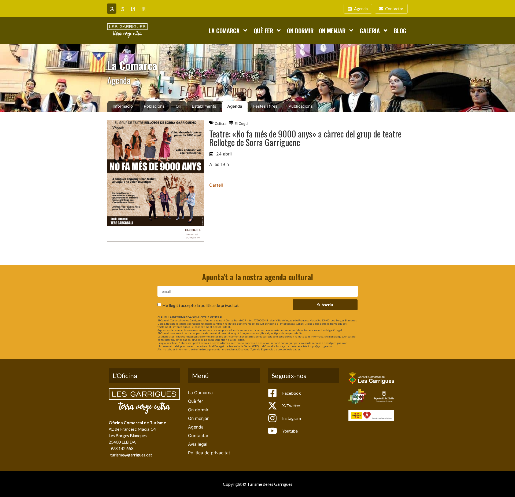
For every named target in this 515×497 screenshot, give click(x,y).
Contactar (198, 435)
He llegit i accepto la (200, 305)
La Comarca (224, 30)
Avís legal (197, 444)
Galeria (370, 30)
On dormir (300, 30)
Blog (400, 30)
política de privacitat (220, 305)
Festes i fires (265, 106)
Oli (178, 106)
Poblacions (154, 106)
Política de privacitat (209, 452)
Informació (123, 106)
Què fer (263, 30)
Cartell (216, 185)
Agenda (234, 106)
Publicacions (301, 106)
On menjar (332, 30)
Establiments (204, 106)
